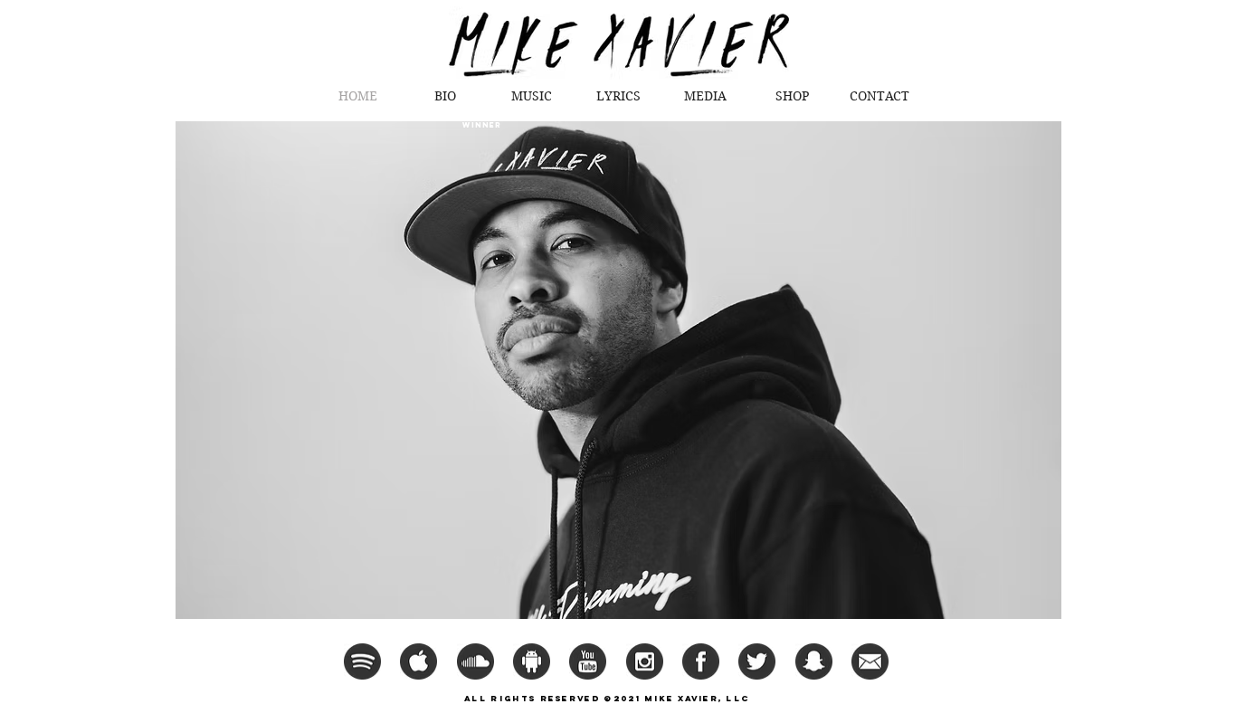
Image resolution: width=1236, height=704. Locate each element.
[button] (705, 96)
